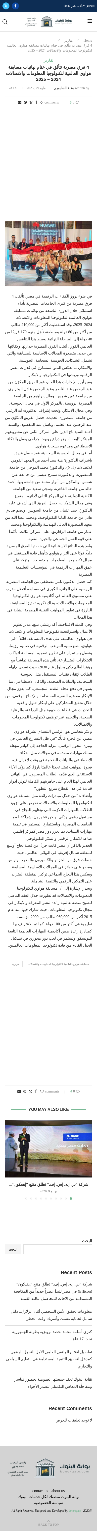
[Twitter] (5, 5)
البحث (87, 1241)
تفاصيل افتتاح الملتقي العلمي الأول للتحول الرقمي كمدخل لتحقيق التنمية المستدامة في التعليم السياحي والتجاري (49, 1359)
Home (88, 40)
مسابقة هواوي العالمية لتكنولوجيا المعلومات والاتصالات (58, 963)
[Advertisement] (48, 165)
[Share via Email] (19, 103)
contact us (40, 1491)
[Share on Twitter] (31, 103)
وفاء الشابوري (63, 88)
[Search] (4, 22)
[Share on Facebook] (36, 103)
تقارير (68, 40)
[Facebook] (15, 5)
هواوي (15, 963)
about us (58, 1491)
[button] (9, 1159)
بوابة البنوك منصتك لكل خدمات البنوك (48, 1497)
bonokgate (75, 1510)
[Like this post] (41, 103)
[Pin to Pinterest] (25, 103)
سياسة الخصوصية (48, 1503)
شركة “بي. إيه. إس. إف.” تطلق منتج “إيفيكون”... (48, 1184)
